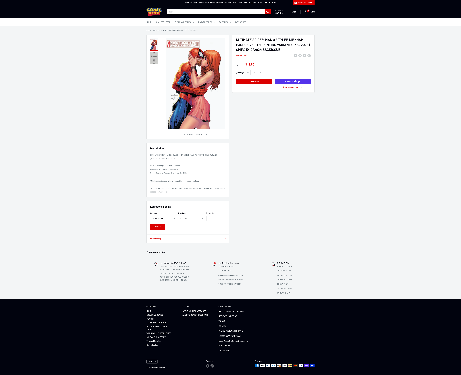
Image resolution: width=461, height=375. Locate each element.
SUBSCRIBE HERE (305, 2)
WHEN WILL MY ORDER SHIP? (158, 333)
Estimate (157, 226)
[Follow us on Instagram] (212, 365)
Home (148, 30)
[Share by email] (309, 55)
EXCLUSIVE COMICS (183, 22)
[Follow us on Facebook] (207, 365)
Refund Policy (155, 238)
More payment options (292, 87)
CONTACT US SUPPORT (156, 337)
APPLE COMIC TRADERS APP (194, 311)
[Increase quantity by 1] (260, 72)
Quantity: (240, 72)
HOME (148, 22)
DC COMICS (223, 22)
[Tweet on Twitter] (304, 55)
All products (157, 30)
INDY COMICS (240, 22)
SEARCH (150, 319)
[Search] (268, 11)
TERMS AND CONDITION (156, 322)
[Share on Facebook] (295, 55)
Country (153, 213)
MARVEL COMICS (205, 22)
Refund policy (152, 345)
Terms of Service (153, 341)
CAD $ (150, 361)
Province (182, 213)
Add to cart (254, 81)
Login (293, 11)
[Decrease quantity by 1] (247, 72)
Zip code (210, 213)
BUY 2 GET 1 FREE (163, 22)
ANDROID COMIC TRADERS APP (195, 315)
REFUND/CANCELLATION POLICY (157, 327)
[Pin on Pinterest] (300, 55)
